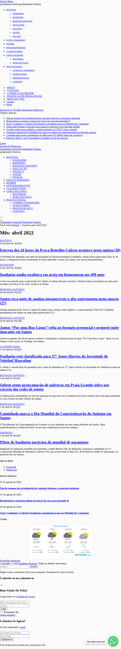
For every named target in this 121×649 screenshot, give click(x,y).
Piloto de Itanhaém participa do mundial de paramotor (44, 442)
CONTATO (17, 82)
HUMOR (10, 44)
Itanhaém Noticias (28, 563)
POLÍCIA (17, 36)
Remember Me (11, 612)
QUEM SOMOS (20, 74)
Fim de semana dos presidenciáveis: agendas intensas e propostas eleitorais (43, 118)
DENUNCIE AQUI (21, 78)
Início (16, 225)
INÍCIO (11, 87)
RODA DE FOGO (20, 63)
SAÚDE (16, 33)
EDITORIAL (18, 59)
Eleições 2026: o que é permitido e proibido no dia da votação (37, 138)
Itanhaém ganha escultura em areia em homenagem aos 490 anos (52, 274)
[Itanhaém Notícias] (20, 149)
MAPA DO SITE (16, 99)
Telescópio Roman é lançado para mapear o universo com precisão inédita (43, 126)
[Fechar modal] (1, 585)
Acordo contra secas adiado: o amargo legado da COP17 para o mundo (41, 129)
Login (3, 609)
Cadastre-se (6, 639)
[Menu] (1, 217)
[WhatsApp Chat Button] (113, 641)
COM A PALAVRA (14, 55)
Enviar (34, 566)
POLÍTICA (17, 29)
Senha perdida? (7, 615)
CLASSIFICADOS (14, 51)
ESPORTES (18, 17)
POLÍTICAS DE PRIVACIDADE (24, 96)
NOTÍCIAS (11, 10)
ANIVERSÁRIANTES (16, 48)
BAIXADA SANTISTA (22, 21)
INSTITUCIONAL (14, 67)
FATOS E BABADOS (15, 40)
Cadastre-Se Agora (25, 596)
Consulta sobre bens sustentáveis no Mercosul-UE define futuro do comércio (44, 135)
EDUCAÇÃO (18, 25)
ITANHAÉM (18, 14)
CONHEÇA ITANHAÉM (23, 70)
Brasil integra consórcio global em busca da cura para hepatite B (38, 121)
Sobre (9, 104)
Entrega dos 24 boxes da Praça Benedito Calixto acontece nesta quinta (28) (60, 250)
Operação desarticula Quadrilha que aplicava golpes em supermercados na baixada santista (51, 132)
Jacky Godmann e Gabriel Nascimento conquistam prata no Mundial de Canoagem (47, 124)
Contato (10, 101)
